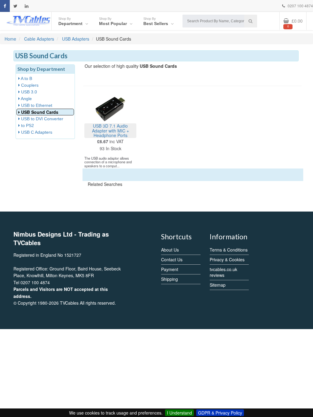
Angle (26, 98)
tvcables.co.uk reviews (223, 272)
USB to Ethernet (36, 105)
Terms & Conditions (229, 250)
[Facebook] (5, 6)
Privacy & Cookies (227, 259)
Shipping (169, 279)
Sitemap (218, 285)
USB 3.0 (28, 91)
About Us (170, 250)
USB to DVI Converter (41, 118)
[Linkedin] (26, 6)
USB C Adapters (36, 132)
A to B (26, 78)
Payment (169, 269)
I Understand (179, 413)
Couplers (29, 85)
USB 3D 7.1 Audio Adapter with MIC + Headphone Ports (110, 130)
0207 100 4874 (300, 5)
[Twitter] (15, 6)
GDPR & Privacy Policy (220, 413)
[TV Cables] (28, 20)
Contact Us (171, 259)
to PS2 (27, 125)
